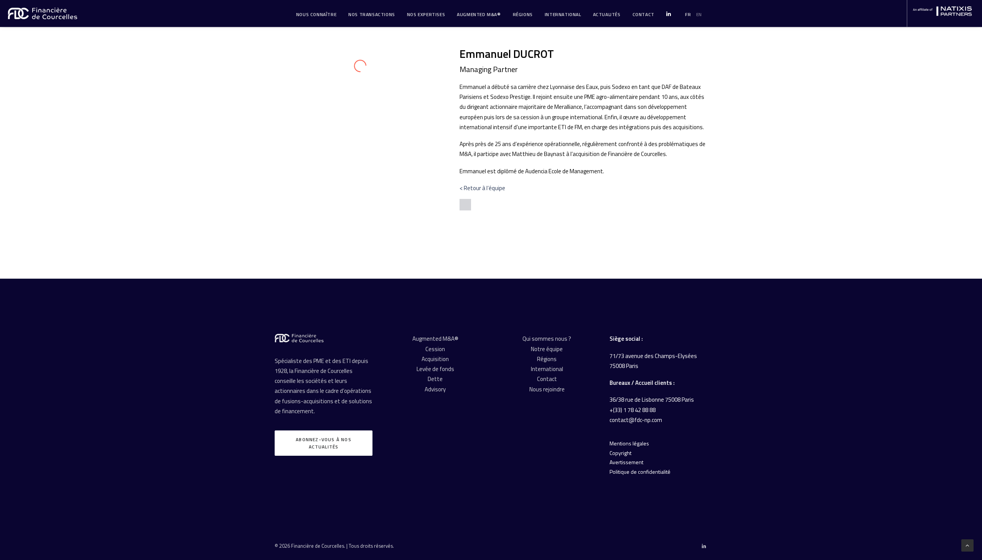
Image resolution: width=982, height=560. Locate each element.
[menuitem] (316, 14)
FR (688, 14)
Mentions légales (629, 443)
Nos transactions (371, 14)
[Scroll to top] (967, 544)
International (563, 14)
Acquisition (435, 359)
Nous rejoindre (547, 389)
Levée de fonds (435, 369)
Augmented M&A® (479, 14)
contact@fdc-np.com (636, 419)
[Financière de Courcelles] (299, 338)
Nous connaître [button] (316, 14)
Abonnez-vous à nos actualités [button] (324, 443)
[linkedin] (465, 204)
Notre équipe (547, 349)
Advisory (435, 389)
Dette (435, 378)
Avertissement (626, 462)
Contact (547, 378)
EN (699, 14)
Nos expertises (426, 14)
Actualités (607, 14)
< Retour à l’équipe (482, 188)
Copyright (620, 453)
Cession (435, 349)
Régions (523, 14)
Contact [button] (643, 14)
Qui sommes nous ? (546, 338)
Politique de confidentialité (640, 472)
